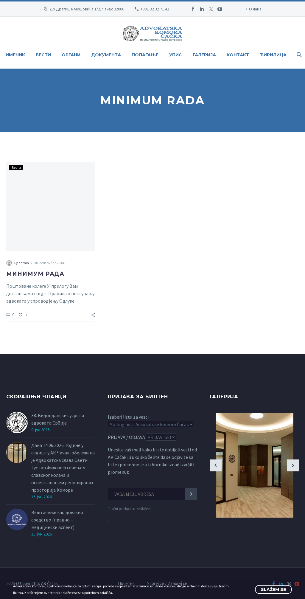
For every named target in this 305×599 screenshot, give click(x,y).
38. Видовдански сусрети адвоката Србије (57, 419)
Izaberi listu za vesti (128, 417)
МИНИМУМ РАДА (35, 273)
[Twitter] (210, 9)
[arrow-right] (293, 465)
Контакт (238, 55)
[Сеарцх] (298, 55)
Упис (175, 55)
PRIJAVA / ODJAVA (126, 437)
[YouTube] (219, 9)
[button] (93, 314)
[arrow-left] (216, 465)
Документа (106, 55)
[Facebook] (193, 9)
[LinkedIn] (201, 9)
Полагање (145, 55)
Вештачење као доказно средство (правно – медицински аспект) (57, 519)
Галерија (204, 55)
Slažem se (273, 589)
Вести (43, 55)
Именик (15, 55)
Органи (71, 55)
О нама (255, 9)
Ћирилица (273, 55)
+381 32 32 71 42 (155, 9)
